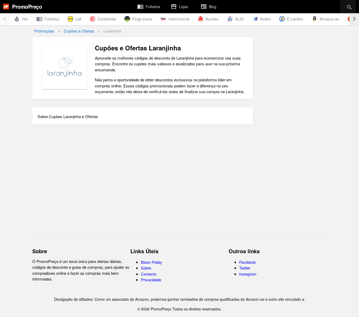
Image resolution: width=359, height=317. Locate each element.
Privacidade (151, 279)
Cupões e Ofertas (79, 31)
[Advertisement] (292, 143)
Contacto (148, 274)
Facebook (247, 262)
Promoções (44, 31)
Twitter (244, 268)
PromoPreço (27, 6)
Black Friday (151, 262)
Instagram (248, 274)
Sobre (146, 268)
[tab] (148, 6)
